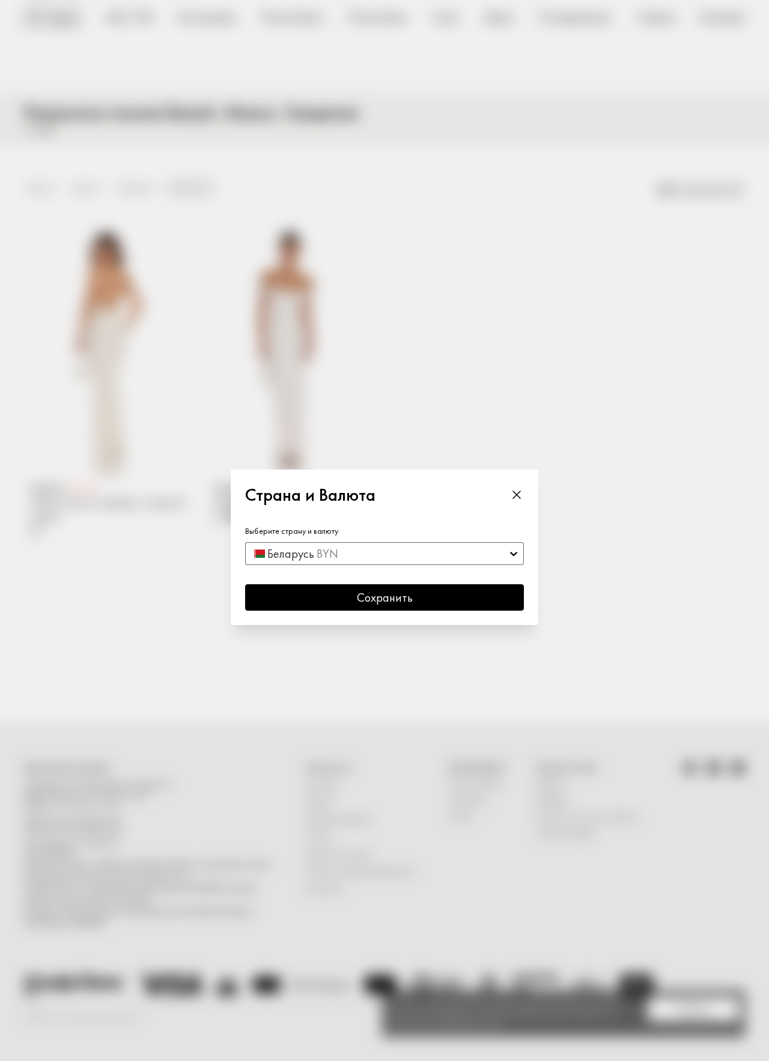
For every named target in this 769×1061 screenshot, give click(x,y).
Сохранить (385, 597)
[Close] (516, 495)
